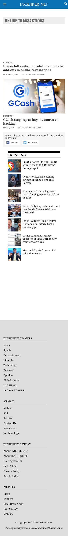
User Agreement (12, 461)
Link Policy (9, 466)
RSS (5, 413)
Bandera (8, 498)
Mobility (8, 514)
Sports (7, 350)
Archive (8, 418)
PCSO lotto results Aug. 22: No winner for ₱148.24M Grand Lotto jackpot (40, 165)
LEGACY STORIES (13, 390)
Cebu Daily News (13, 503)
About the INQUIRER (15, 456)
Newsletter (9, 428)
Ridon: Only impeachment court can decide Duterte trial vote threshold (41, 209)
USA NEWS (10, 385)
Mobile (7, 408)
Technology (10, 365)
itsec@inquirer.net (53, 527)
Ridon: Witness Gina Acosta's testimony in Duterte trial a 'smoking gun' (39, 224)
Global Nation (11, 380)
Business (8, 370)
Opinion (8, 375)
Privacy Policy (11, 471)
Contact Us (9, 423)
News (6, 345)
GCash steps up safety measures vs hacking (30, 121)
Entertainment (11, 355)
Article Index (10, 476)
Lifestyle (8, 360)
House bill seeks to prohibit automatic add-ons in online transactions (33, 68)
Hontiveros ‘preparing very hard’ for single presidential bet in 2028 (41, 194)
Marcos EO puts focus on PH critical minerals (39, 252)
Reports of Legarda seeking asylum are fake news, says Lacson (38, 179)
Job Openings (11, 433)
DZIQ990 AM (10, 508)
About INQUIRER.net (15, 451)
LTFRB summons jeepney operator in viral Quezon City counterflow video (40, 238)
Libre (6, 493)
